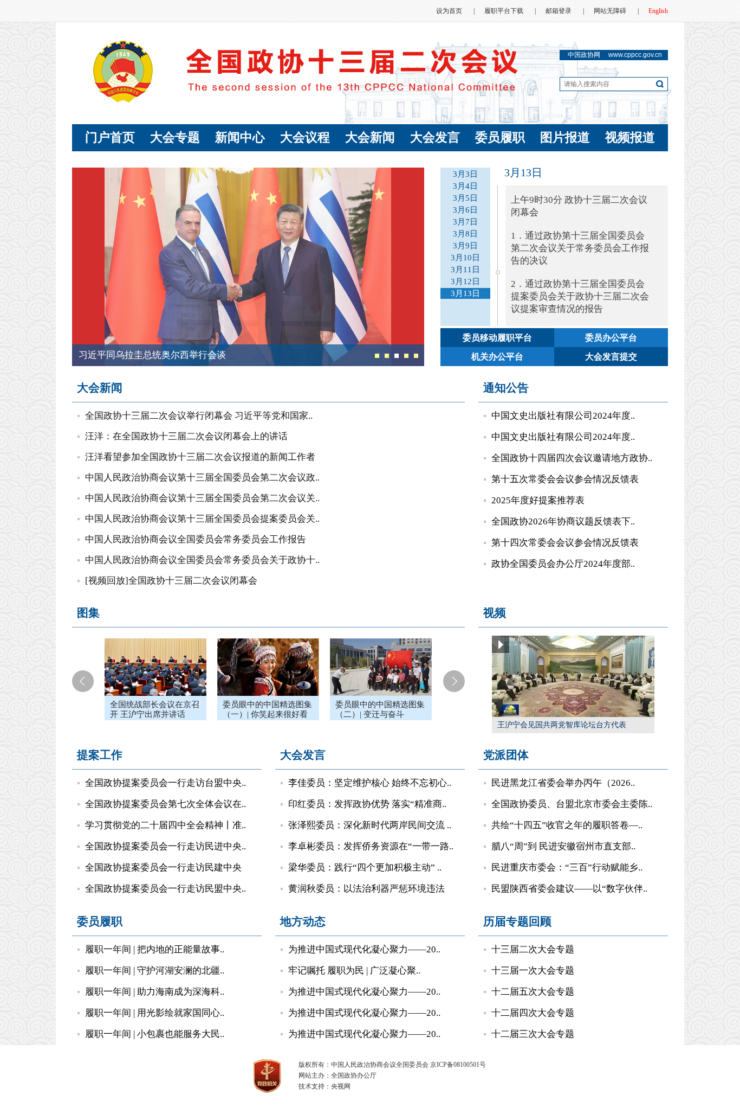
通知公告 (506, 387)
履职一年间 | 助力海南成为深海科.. (154, 992)
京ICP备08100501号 (458, 1064)
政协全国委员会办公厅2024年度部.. (563, 564)
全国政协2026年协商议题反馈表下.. (563, 521)
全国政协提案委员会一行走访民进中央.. (165, 846)
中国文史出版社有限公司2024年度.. (563, 416)
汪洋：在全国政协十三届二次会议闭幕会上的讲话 (186, 436)
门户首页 (110, 137)
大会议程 (305, 137)
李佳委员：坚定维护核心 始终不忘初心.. (369, 783)
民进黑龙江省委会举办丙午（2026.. (563, 783)
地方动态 (303, 921)
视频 (494, 612)
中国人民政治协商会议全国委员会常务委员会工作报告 (195, 539)
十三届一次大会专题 (532, 970)
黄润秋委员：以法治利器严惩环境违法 (366, 888)
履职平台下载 (503, 11)
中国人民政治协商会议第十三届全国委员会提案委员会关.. (202, 519)
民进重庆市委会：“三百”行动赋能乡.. (566, 867)
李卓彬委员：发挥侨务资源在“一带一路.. (370, 846)
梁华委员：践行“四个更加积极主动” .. (365, 867)
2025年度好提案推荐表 (538, 500)
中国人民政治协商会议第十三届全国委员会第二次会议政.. (202, 477)
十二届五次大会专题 (532, 992)
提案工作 (99, 754)
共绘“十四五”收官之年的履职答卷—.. (566, 825)
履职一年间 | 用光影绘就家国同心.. (154, 1013)
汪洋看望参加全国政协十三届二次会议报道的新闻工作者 (200, 457)
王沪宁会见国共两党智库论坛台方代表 (561, 725)
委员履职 (500, 137)
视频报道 (630, 137)
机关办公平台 (497, 356)
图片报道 (565, 137)
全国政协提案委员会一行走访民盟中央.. (165, 888)
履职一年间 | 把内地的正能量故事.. (154, 949)
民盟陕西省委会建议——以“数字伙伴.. (569, 888)
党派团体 (506, 754)
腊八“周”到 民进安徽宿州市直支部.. (563, 846)
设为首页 (449, 11)
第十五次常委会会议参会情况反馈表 (565, 479)
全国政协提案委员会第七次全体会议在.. (165, 804)
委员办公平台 (611, 337)
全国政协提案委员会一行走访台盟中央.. (165, 783)
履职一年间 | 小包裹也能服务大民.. (154, 1034)
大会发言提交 (611, 356)
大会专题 (175, 137)
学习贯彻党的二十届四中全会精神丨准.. (165, 825)
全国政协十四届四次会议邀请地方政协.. (571, 458)
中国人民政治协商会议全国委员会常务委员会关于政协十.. (202, 560)
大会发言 (435, 137)
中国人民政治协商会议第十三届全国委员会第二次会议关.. (202, 498)
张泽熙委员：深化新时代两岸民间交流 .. (369, 825)
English (658, 11)
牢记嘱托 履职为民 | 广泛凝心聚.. (354, 970)
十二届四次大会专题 (532, 1013)
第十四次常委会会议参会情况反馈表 (565, 542)
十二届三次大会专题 (532, 1034)
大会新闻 (370, 137)
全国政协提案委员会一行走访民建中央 (163, 867)
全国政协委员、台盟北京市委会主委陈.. (571, 804)
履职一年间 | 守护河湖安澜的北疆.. (154, 970)
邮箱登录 (559, 11)
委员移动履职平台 (497, 337)
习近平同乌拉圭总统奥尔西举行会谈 (152, 355)
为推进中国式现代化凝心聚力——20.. (364, 949)
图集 (88, 612)
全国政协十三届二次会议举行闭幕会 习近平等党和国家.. (199, 416)
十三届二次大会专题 (532, 949)
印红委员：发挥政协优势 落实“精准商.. (367, 804)
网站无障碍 (610, 11)
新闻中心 (240, 137)
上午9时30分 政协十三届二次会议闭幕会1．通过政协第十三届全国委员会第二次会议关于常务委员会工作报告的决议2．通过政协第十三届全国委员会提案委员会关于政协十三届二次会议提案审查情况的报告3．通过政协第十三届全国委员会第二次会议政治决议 (580, 272)
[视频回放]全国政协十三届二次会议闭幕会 (171, 580)
